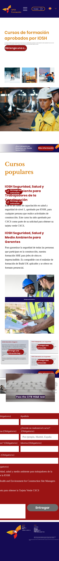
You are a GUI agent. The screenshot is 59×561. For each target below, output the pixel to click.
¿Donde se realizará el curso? (35, 430)
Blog (23, 528)
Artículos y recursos (26, 530)
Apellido (24, 416)
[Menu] (25, 9)
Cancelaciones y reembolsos (37, 531)
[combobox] (39, 449)
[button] (49, 398)
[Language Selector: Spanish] (52, 8)
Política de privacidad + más (39, 531)
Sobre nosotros (24, 527)
